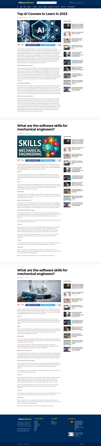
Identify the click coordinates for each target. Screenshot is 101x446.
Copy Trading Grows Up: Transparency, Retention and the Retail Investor (77, 61)
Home (21, 6)
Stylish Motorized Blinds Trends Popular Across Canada (77, 82)
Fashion (35, 426)
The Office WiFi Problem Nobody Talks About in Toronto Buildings (77, 88)
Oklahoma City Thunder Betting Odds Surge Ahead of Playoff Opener (77, 68)
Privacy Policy (54, 422)
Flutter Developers (24, 346)
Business (35, 6)
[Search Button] (55, 3)
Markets (29, 6)
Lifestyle (57, 6)
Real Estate (51, 6)
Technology (63, 6)
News (25, 6)
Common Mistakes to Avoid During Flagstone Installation (77, 75)
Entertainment (37, 425)
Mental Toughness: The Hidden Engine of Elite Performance (77, 40)
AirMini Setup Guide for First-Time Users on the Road (77, 47)
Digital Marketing (22, 10)
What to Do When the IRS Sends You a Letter (79, 434)
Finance (35, 422)
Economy (45, 6)
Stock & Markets (71, 6)
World (40, 6)
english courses (35, 58)
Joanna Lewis (20, 17)
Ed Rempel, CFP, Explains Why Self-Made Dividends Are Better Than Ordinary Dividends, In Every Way (79, 425)
